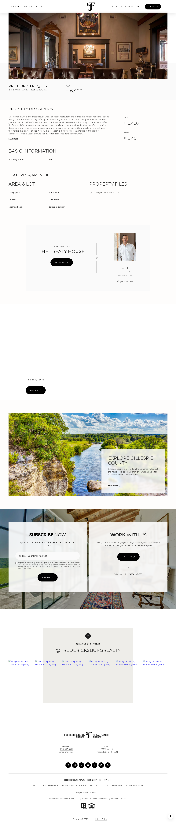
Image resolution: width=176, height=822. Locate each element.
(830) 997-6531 (136, 574)
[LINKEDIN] (81, 765)
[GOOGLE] (101, 765)
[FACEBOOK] (68, 765)
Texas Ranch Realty (32, 6)
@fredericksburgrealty (88, 650)
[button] (128, 557)
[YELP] (108, 765)
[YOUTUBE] (88, 765)
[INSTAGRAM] (75, 765)
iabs (34, 785)
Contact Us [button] (153, 6)
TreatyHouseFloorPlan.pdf (107, 192)
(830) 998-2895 (126, 281)
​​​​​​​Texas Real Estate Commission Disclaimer (124, 785)
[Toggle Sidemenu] (164, 6)
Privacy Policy (26, 568)
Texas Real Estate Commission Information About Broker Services (71, 785)
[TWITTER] (94, 765)
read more (113, 486)
